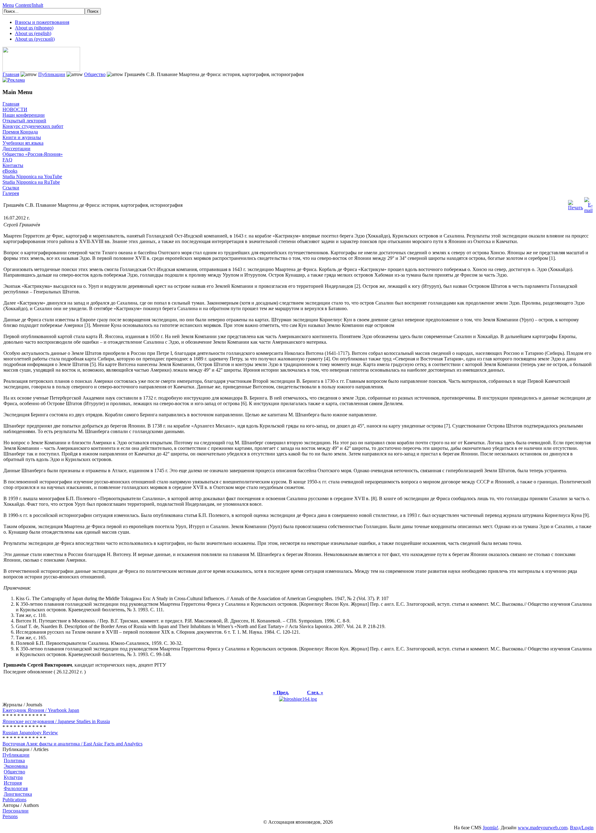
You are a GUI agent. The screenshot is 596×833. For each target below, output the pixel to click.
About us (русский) (35, 39)
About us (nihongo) (34, 27)
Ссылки (10, 187)
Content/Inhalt (29, 5)
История (13, 782)
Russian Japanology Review (30, 732)
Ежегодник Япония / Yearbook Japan (40, 710)
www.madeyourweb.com (542, 827)
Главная (10, 74)
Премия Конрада (20, 131)
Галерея (10, 193)
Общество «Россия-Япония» (32, 154)
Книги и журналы (21, 137)
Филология (16, 788)
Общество (95, 74)
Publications (14, 799)
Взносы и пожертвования (42, 22)
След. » (315, 692)
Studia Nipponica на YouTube (32, 176)
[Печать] (575, 203)
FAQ (7, 159)
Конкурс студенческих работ (32, 126)
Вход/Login (582, 827)
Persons (10, 816)
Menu (8, 5)
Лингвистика (18, 794)
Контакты (12, 165)
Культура (13, 777)
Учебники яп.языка (22, 143)
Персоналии (15, 810)
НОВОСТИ (14, 109)
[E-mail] (588, 203)
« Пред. (281, 692)
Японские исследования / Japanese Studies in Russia (56, 721)
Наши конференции (23, 115)
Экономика (16, 766)
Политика (14, 760)
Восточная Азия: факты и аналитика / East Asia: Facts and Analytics (72, 743)
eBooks (9, 171)
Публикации (51, 74)
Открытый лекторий (24, 120)
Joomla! (490, 827)
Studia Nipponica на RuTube (31, 182)
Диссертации (16, 148)
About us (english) (33, 33)
